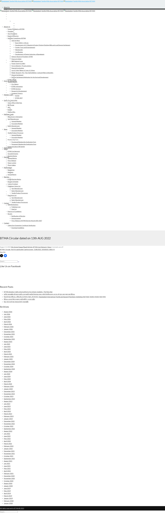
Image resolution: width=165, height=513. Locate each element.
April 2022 (7, 441)
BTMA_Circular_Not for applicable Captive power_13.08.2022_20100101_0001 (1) (27, 249)
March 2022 (8, 443)
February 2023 (8, 416)
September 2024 (9, 369)
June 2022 (7, 436)
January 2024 (8, 389)
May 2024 (7, 379)
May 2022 (7, 438)
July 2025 (7, 344)
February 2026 (8, 327)
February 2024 (8, 386)
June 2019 (7, 488)
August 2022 (8, 431)
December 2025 (9, 331)
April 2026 (7, 322)
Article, (30, 247)
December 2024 (9, 361)
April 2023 (7, 411)
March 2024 (8, 384)
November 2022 (9, 424)
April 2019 (7, 493)
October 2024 (8, 366)
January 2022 (8, 448)
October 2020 (8, 481)
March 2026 (8, 324)
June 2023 (7, 406)
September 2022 (9, 429)
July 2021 (7, 463)
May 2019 (7, 491)
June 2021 (7, 466)
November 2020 (9, 478)
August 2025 (8, 341)
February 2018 (8, 501)
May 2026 (7, 319)
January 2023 (8, 419)
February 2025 (8, 356)
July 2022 (7, 434)
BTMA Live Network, (40, 247)
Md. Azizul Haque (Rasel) (19, 247)
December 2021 (9, 451)
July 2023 (7, 404)
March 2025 (8, 354)
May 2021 (7, 468)
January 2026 (8, 329)
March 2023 (8, 414)
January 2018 (8, 503)
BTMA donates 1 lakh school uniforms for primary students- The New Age (28, 292)
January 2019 (8, 498)
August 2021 (8, 461)
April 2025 (7, 351)
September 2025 (9, 339)
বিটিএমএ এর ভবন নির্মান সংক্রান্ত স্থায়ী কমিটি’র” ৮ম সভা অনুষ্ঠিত (19, 299)
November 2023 (9, 394)
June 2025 (7, 346)
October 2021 (8, 456)
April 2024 (7, 381)
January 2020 (8, 486)
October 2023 (8, 396)
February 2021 (8, 473)
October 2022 (8, 426)
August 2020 (8, 483)
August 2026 (8, 312)
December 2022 (9, 421)
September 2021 (9, 458)
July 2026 (7, 314)
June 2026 (7, 317)
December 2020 (9, 476)
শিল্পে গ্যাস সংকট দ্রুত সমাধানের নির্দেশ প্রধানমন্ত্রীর (16, 302)
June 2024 (7, 376)
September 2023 (9, 399)
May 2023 (7, 409)
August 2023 (8, 401)
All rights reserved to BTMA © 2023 (12, 508)
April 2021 (7, 471)
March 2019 (8, 496)
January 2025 (8, 359)
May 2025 (7, 349)
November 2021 (9, 453)
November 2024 (9, 364)
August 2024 (8, 371)
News (49, 247)
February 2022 (8, 446)
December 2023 (9, 391)
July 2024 (7, 374)
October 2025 (8, 336)
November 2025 (9, 334)
